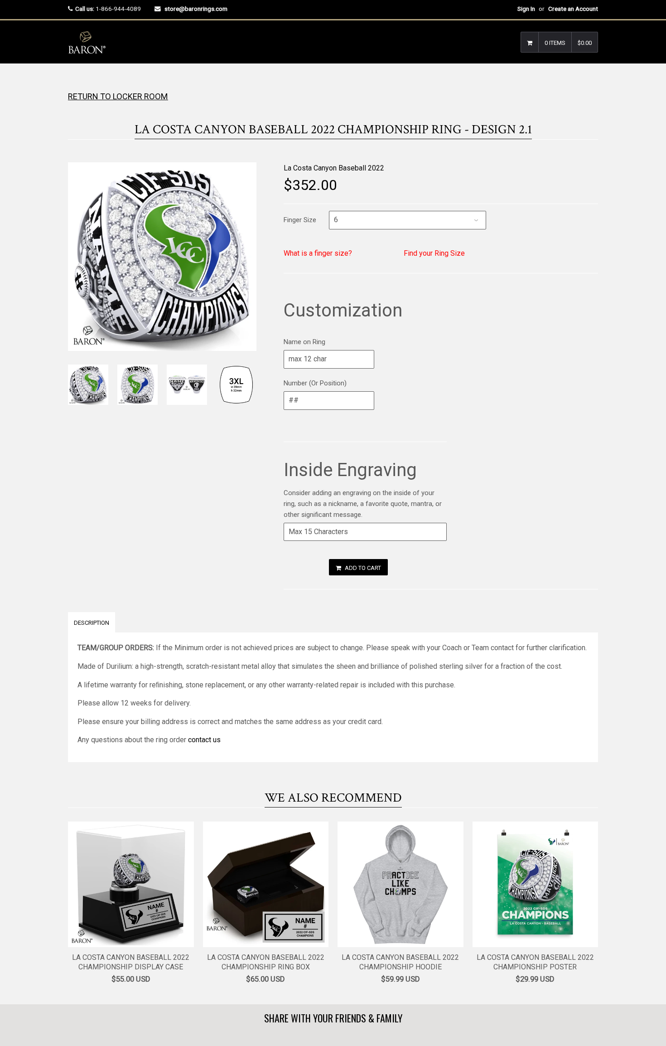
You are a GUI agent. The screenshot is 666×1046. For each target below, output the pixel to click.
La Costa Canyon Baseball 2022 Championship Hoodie (400, 962)
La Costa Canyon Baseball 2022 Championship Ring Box (265, 962)
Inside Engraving (350, 470)
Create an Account (573, 8)
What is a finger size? (318, 253)
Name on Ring (304, 342)
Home (76, 81)
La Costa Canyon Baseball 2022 (334, 168)
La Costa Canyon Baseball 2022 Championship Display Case (130, 962)
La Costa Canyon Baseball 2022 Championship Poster (535, 962)
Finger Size (300, 220)
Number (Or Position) (315, 383)
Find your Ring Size (434, 253)
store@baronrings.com (195, 8)
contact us (204, 739)
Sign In (526, 8)
